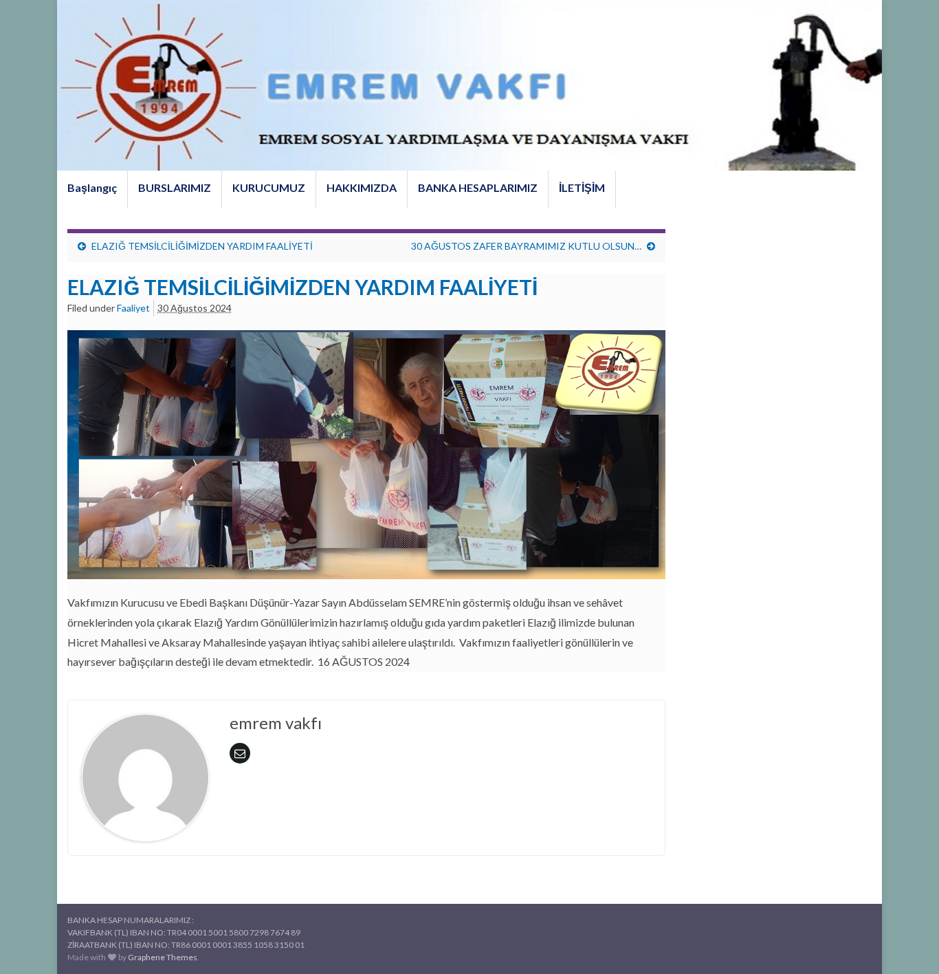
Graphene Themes (162, 957)
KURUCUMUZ (268, 187)
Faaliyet (133, 308)
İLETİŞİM (582, 187)
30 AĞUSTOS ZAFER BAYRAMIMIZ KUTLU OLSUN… (526, 246)
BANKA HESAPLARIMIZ (478, 187)
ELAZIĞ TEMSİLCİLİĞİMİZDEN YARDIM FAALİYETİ (203, 246)
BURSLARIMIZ (174, 187)
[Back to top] (908, 943)
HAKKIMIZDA (362, 187)
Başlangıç (92, 187)
